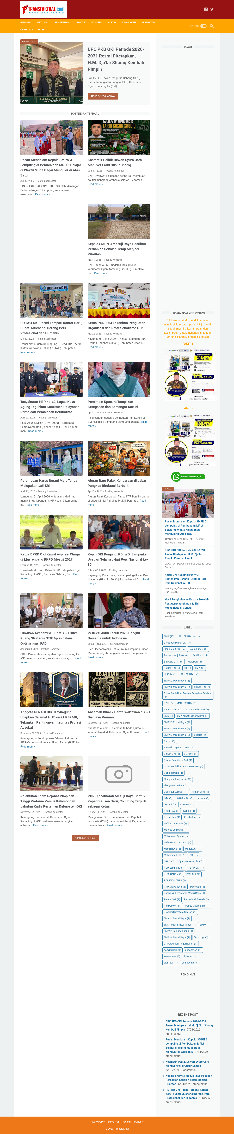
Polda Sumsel (198, 649)
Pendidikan (194, 661)
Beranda (25, 22)
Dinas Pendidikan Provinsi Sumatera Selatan (187, 695)
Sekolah (200, 734)
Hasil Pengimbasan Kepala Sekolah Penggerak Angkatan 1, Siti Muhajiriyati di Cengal (187, 603)
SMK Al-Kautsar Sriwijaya (192, 716)
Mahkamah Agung (176, 836)
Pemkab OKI (172, 905)
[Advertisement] (51, 236)
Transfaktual (122, 1128)
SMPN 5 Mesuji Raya (177, 687)
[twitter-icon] (212, 9)
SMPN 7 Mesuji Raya (177, 734)
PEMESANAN (173, 874)
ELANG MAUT (128, 22)
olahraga (171, 962)
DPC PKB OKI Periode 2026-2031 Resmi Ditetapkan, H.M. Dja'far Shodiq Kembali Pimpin (185, 554)
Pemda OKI (172, 899)
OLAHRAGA (26, 29)
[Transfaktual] (45, 9)
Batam (169, 741)
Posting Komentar (46, 181)
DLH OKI (190, 753)
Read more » (42, 194)
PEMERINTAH (61, 22)
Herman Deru (200, 791)
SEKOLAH (41, 22)
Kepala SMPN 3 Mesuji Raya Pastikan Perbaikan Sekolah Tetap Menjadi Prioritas (117, 249)
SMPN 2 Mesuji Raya (177, 680)
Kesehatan (192, 817)
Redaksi (126, 1121)
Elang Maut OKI (174, 649)
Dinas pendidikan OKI (177, 642)
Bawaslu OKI (173, 661)
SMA (199, 668)
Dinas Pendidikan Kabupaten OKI (183, 766)
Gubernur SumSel (175, 791)
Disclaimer (113, 1121)
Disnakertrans (173, 772)
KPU (168, 703)
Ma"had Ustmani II (176, 829)
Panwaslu (197, 886)
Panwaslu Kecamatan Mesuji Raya (184, 893)
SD (187, 668)
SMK (168, 716)
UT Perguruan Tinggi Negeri (180, 943)
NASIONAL (97, 22)
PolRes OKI (172, 668)
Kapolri (189, 810)
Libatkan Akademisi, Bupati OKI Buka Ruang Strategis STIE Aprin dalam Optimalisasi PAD (49, 638)
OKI (194, 855)
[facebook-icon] (206, 9)
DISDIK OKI (172, 753)
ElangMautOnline (175, 785)
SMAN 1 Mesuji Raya (177, 918)
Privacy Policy (97, 1121)
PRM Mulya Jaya (175, 886)
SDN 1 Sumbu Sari (197, 709)
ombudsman (190, 962)
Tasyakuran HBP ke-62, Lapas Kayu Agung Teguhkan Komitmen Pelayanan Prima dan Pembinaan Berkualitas (49, 407)
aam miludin (172, 950)
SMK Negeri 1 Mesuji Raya (180, 924)
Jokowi (170, 804)
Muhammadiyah (175, 855)
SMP (169, 636)
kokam (190, 956)
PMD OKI (193, 874)
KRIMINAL (171, 810)
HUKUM (112, 22)
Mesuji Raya (172, 848)
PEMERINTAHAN (189, 636)
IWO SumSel (184, 798)
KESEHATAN (148, 22)
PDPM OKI (196, 867)
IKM (168, 798)
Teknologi (201, 937)
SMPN (205, 924)
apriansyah (193, 950)
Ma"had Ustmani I (175, 823)
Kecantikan (172, 817)
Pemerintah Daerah (196, 899)
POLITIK (81, 22)
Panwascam (172, 709)
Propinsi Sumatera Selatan (180, 912)
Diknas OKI (202, 687)
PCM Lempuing (174, 867)
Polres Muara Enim (197, 905)
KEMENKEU (188, 804)
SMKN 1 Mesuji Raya (177, 722)
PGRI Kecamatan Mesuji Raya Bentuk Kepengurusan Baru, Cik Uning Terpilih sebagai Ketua (117, 801)
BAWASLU (200, 655)
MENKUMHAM (186, 703)
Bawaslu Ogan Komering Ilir (181, 747)
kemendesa (172, 956)
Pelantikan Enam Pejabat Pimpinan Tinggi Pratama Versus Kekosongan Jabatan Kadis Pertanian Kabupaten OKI (51, 801)
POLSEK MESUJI (175, 880)
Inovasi (203, 798)
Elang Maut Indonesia (177, 779)
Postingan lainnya (85, 838)
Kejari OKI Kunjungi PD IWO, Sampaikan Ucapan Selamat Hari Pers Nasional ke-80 (118, 559)
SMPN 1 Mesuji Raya (177, 728)
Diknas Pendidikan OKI (178, 760)
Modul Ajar (193, 848)
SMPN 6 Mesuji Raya (177, 937)
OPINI (41, 29)
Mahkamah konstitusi (177, 842)
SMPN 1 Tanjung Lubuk (178, 931)
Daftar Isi (139, 1121)
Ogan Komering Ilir (190, 861)
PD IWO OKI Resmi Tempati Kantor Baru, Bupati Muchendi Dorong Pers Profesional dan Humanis (51, 328)
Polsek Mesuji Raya (176, 655)
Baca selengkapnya (104, 96)
